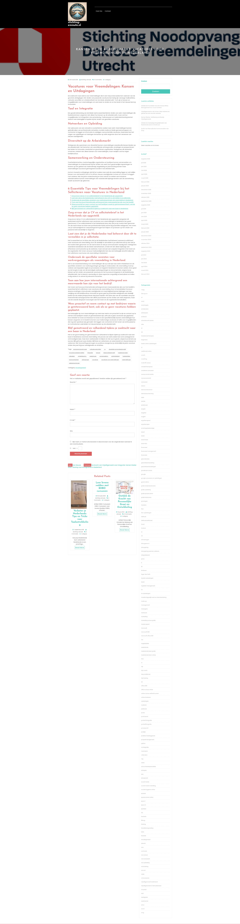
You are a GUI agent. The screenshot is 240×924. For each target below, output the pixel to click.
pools (143, 713)
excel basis (144, 440)
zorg (142, 912)
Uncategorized (80, 368)
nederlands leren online (148, 655)
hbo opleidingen (146, 513)
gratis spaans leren (147, 493)
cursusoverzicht (146, 378)
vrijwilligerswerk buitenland (149, 882)
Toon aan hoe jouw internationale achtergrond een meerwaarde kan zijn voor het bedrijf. (103, 202)
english (143, 417)
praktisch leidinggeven (148, 736)
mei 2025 (144, 216)
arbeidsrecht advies (147, 320)
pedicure (144, 709)
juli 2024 (143, 255)
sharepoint (144, 778)
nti (142, 682)
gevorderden (145, 459)
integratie (90, 353)
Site (71, 431)
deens (143, 386)
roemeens (144, 751)
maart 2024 (144, 270)
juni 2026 (144, 166)
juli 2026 (143, 163)
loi (142, 590)
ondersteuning (82, 356)
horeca (143, 528)
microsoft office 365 (147, 636)
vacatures (95, 359)
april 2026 (144, 174)
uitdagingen (85, 359)
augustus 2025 (145, 205)
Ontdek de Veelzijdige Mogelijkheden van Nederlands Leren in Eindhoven (154, 124)
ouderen (144, 705)
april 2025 (144, 220)
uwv (142, 847)
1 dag (142, 290)
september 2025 (146, 201)
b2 (142, 332)
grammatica (145, 482)
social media (145, 782)
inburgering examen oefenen (150, 551)
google (143, 474)
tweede (143, 836)
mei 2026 (144, 170)
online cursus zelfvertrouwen (150, 693)
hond (142, 524)
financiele (144, 455)
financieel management (148, 451)
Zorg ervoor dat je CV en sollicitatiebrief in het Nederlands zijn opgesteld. (97, 196)
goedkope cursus (146, 470)
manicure (144, 613)
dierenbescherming (147, 393)
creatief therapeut (146, 367)
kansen (98, 353)
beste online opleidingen (148, 343)
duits (142, 397)
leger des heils (145, 574)
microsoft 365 (145, 632)
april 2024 (144, 266)
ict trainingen (145, 540)
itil (141, 566)
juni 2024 (144, 259)
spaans (143, 793)
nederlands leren (123, 353)
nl (141, 663)
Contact (108, 11)
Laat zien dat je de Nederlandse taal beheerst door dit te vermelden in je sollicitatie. (101, 198)
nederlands (144, 647)
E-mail (72, 420)
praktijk (143, 732)
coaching (144, 359)
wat (142, 893)
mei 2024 (144, 263)
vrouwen (144, 889)
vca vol (143, 870)
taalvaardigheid (74, 359)
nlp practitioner (145, 674)
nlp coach (144, 670)
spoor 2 (143, 805)
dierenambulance (146, 390)
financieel (144, 447)
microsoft (144, 628)
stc (142, 813)
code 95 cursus (146, 363)
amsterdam (144, 309)
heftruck (143, 516)
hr (141, 532)
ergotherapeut (145, 420)
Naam (72, 409)
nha (142, 659)
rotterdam (144, 755)
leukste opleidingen (147, 578)
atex (142, 324)
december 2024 (146, 236)
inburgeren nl (145, 543)
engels (143, 409)
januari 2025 (145, 232)
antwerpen (144, 313)
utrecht (143, 843)
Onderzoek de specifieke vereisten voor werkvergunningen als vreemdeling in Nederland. (102, 200)
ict (142, 536)
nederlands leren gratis (148, 651)
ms (142, 640)
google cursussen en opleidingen (151, 478)
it (141, 563)
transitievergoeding (147, 828)
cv (105, 349)
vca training (144, 866)
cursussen (144, 382)
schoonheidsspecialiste (148, 766)
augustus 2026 (145, 159)
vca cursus (144, 855)
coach (143, 355)
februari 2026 (145, 182)
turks (142, 832)
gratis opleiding (146, 490)
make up (144, 601)
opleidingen (93, 356)
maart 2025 (144, 224)
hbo (142, 509)
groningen (144, 501)
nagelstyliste (145, 643)
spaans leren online (147, 797)
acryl (142, 301)
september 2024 (146, 247)
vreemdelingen (126, 359)
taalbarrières (126, 356)
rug (142, 759)
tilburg (143, 820)
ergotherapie (145, 424)
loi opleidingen (145, 593)
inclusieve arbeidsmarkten (76, 353)
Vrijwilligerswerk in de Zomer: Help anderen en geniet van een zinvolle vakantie (155, 112)
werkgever (144, 897)
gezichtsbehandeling (147, 463)
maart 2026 (144, 178)
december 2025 (146, 189)
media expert (145, 624)
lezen (143, 582)
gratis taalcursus (146, 497)
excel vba (144, 443)
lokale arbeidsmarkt (109, 353)
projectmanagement (147, 739)
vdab (142, 874)
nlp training (144, 678)
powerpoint (144, 728)
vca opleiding (145, 863)
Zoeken (144, 81)
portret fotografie (146, 720)
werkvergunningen (74, 363)
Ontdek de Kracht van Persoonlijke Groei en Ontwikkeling (124, 501)
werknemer (144, 901)
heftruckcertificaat (146, 520)
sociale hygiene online (148, 789)
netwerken (72, 356)
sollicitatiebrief (115, 356)
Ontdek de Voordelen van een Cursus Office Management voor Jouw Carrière (154, 107)
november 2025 (146, 193)
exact (143, 432)
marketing (144, 616)
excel (142, 436)
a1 (141, 297)
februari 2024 (145, 274)
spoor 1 (143, 801)
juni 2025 (144, 213)
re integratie (145, 747)
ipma (142, 559)
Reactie (73, 382)
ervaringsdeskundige (147, 428)
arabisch (144, 317)
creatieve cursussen (147, 370)
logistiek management (148, 586)
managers (144, 609)
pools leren (144, 716)
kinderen (144, 570)
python (143, 743)
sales (142, 763)
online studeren (146, 697)
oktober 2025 (145, 197)
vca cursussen (145, 859)
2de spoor (144, 293)
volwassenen (145, 878)
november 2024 (146, 239)
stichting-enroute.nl (74, 24)
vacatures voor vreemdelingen (110, 359)
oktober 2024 (145, 243)
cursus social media (147, 374)
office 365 (144, 686)
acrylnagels (144, 305)
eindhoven (144, 405)
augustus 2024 (145, 251)
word (142, 909)
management (145, 605)
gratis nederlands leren (148, 486)
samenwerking (104, 356)
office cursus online (147, 689)
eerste (143, 401)
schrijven (144, 770)
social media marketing (148, 786)
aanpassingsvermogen (80, 349)
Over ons (99, 11)
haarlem (143, 505)
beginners (144, 340)
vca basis (144, 851)
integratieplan (145, 555)
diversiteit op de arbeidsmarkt (117, 349)
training (143, 824)
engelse (143, 413)
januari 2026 (145, 186)
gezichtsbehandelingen (148, 466)
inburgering (144, 547)
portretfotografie (146, 724)
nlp (142, 666)
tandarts (143, 816)
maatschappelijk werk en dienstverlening (153, 597)
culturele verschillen (95, 349)
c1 (141, 347)
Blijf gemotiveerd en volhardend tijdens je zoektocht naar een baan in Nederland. (100, 209)
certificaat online (146, 351)
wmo (142, 905)
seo (142, 774)
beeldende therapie (147, 336)
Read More (79, 548)
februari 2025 (145, 228)
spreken (143, 809)
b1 (141, 328)
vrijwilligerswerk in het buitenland (151, 886)
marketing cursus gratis (148, 620)
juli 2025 (143, 209)
